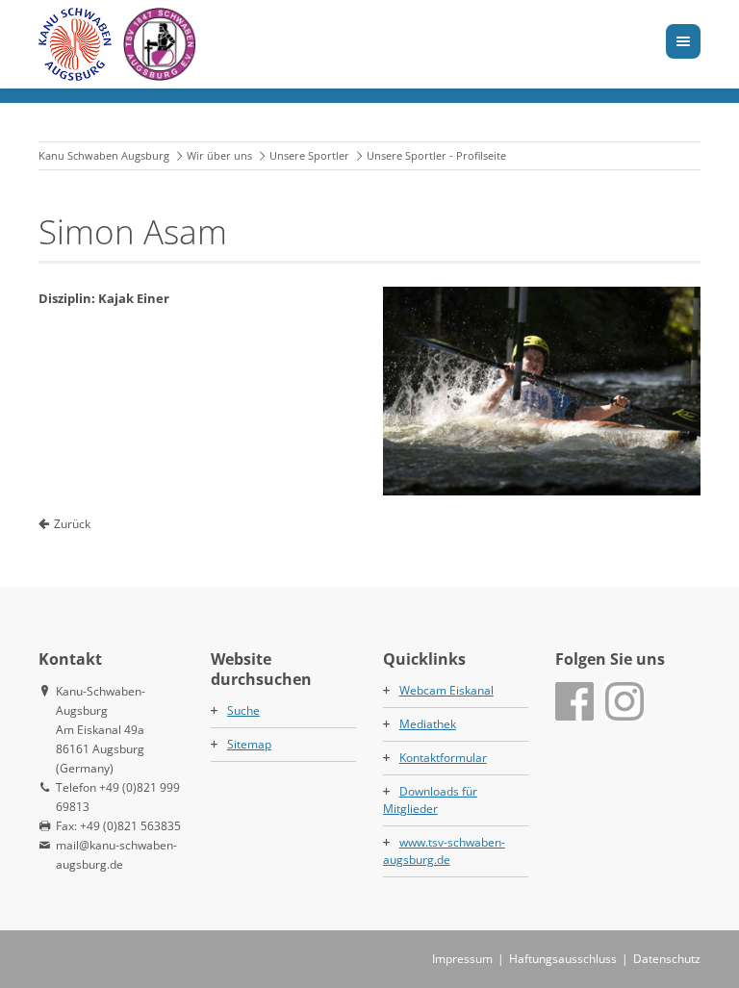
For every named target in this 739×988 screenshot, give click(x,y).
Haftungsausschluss (563, 958)
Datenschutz (667, 958)
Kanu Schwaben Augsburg (103, 155)
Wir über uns (219, 155)
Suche (243, 710)
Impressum (462, 958)
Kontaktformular (443, 757)
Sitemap (249, 744)
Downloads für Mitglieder (430, 800)
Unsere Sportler (309, 155)
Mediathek (427, 724)
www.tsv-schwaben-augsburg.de (444, 851)
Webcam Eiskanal (446, 690)
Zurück (72, 524)
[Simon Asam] (542, 391)
